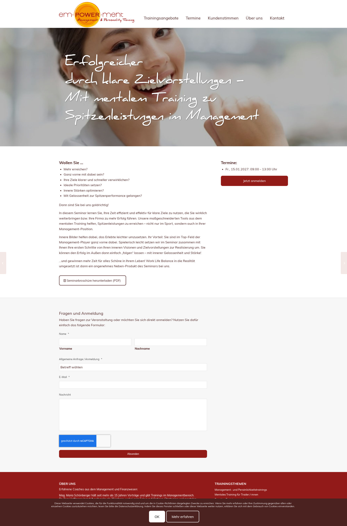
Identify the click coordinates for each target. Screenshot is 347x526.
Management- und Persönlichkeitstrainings (241, 489)
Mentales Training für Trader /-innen (236, 494)
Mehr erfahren (183, 517)
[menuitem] (161, 14)
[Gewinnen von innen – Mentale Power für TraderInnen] (3, 263)
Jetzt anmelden (254, 181)
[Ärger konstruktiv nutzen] (344, 263)
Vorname (65, 348)
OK (157, 517)
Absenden (133, 453)
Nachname (142, 348)
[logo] (96, 15)
